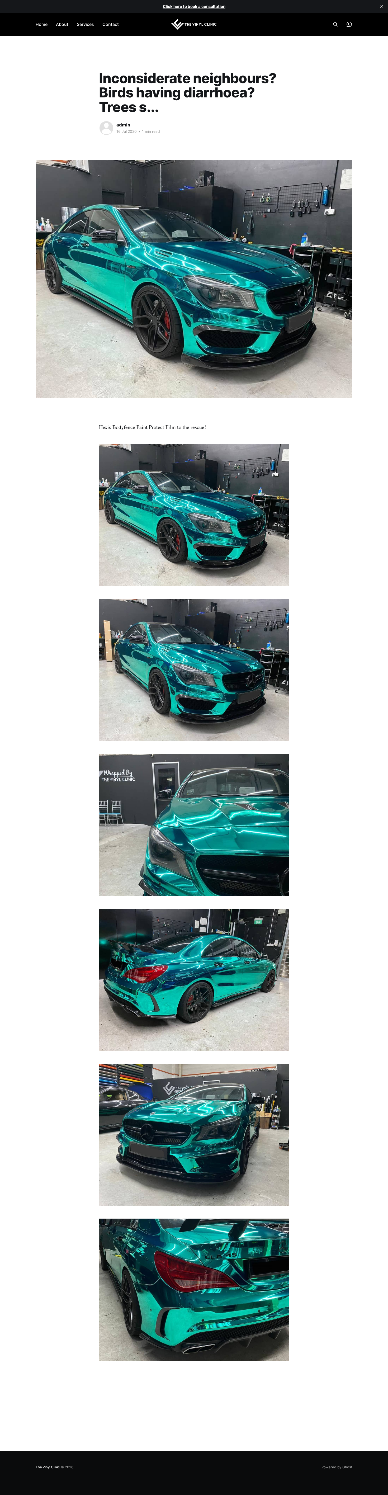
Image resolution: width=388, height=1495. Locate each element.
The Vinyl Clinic (48, 1467)
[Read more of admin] (106, 128)
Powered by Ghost (336, 1467)
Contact (110, 24)
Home (42, 24)
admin (123, 125)
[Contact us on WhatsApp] (349, 24)
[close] (381, 6)
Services (85, 24)
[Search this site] (335, 24)
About (62, 24)
